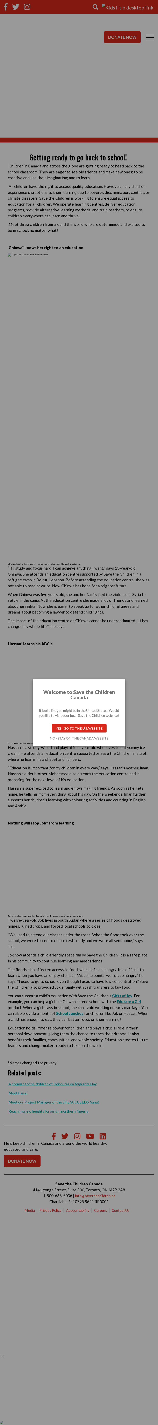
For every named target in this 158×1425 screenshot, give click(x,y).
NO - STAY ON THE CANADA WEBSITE (79, 738)
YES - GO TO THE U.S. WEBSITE (79, 728)
